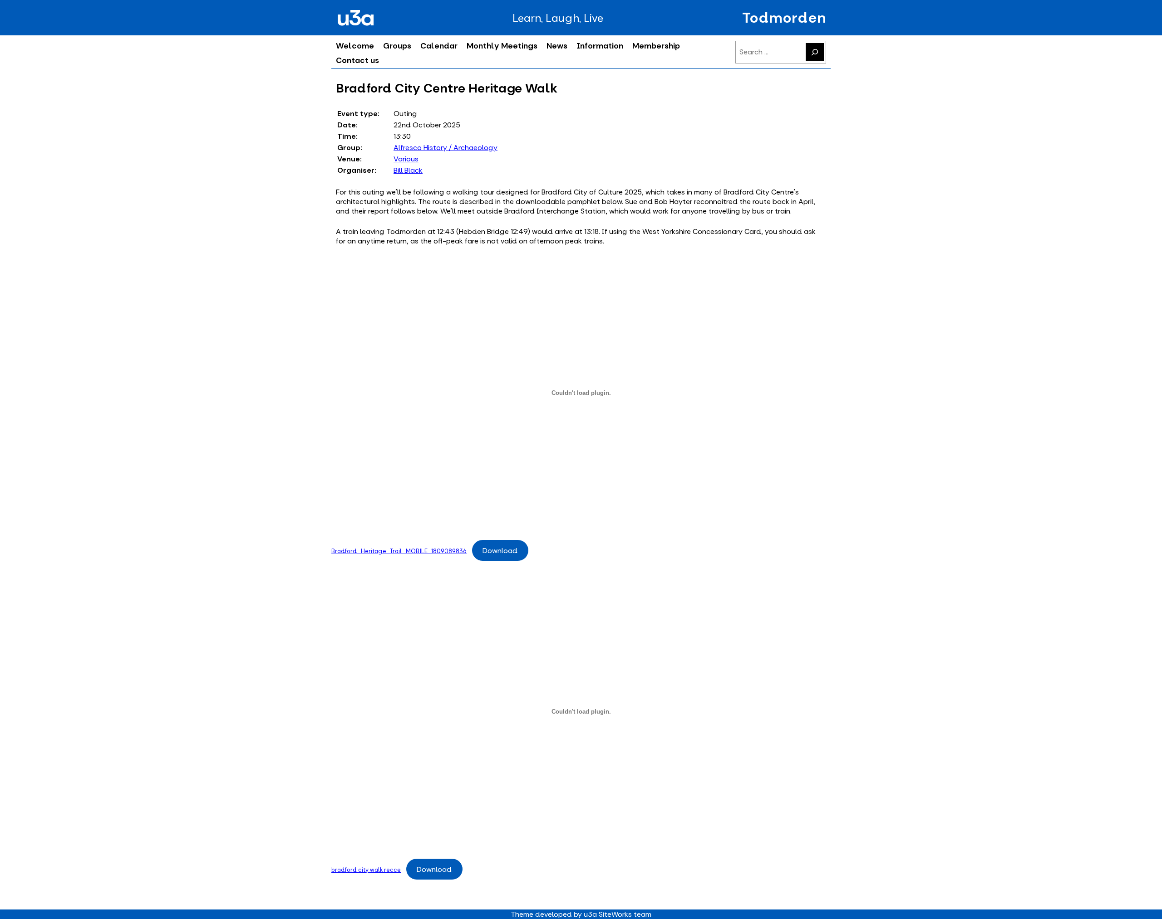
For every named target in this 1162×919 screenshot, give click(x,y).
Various (406, 159)
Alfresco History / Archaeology (445, 147)
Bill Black (408, 170)
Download (500, 550)
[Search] (815, 52)
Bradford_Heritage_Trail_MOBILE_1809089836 (399, 551)
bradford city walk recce (366, 870)
